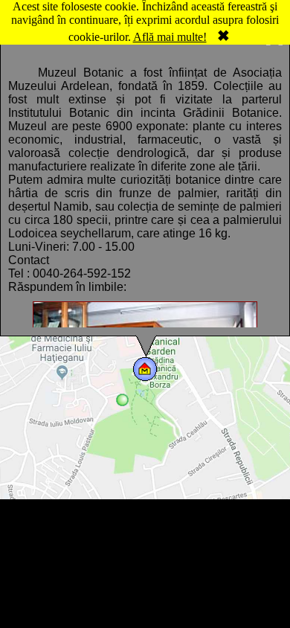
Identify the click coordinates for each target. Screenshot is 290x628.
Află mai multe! (170, 37)
